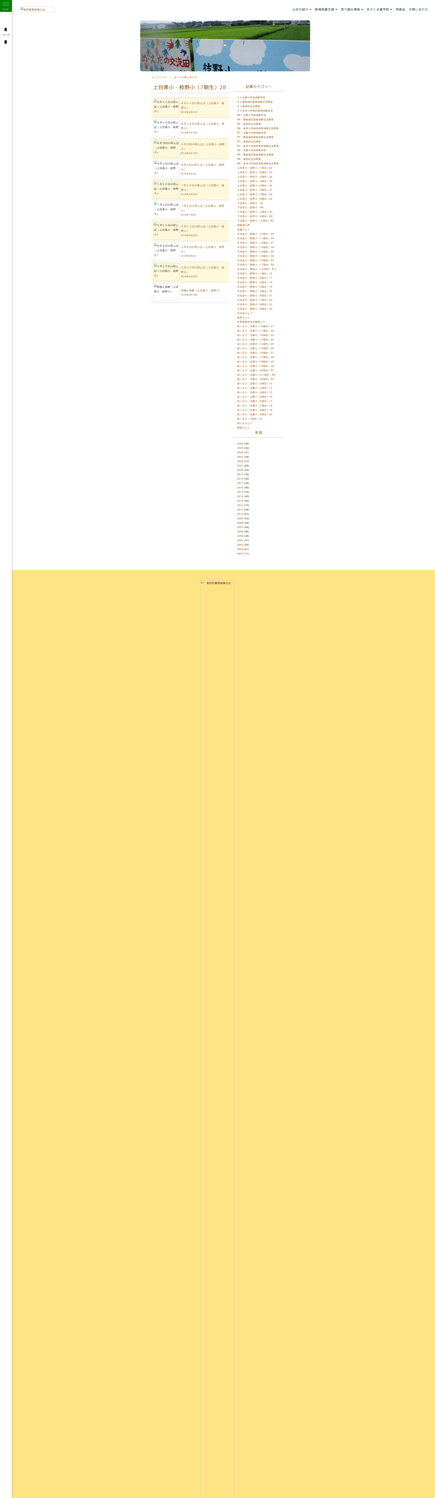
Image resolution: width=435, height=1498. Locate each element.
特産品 (400, 9)
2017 (240, 483)
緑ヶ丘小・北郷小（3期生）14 (254, 387)
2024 (240, 452)
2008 (240, 522)
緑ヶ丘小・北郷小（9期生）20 (254, 414)
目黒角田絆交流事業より (251, 321)
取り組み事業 (351, 9)
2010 (240, 514)
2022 (240, 461)
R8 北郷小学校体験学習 (251, 150)
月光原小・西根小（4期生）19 (254, 286)
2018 (240, 478)
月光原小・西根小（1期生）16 (254, 273)
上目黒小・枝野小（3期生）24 (254, 176)
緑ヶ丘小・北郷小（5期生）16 (254, 396)
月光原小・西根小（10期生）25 (255, 233)
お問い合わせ (418, 9)
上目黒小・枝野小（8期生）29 (254, 198)
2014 (240, 496)
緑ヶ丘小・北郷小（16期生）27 (255, 352)
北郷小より (243, 229)
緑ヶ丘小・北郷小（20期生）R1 (255, 370)
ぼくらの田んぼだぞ (185, 77)
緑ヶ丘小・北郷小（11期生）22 (255, 330)
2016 (240, 487)
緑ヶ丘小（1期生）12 (249, 418)
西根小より (243, 427)
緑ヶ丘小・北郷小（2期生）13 (254, 383)
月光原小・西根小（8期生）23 (254, 304)
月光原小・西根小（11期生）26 (255, 238)
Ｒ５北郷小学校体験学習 (251, 97)
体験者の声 (243, 225)
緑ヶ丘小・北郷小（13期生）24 (255, 339)
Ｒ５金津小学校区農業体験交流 (255, 110)
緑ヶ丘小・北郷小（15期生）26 (255, 348)
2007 (240, 527)
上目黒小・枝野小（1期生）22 (254, 167)
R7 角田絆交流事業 (249, 141)
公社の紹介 (301, 9)
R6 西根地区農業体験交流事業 (255, 119)
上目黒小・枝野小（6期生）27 (254, 189)
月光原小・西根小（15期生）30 (255, 256)
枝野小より (243, 317)
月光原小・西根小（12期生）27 (255, 242)
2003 (240, 544)
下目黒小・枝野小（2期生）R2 (255, 216)
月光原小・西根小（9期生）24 (254, 308)
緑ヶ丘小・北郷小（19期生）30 (255, 366)
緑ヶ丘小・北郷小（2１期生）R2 (256, 374)
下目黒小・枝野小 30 (250, 203)
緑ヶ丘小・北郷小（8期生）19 (254, 410)
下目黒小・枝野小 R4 (250, 207)
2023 (240, 456)
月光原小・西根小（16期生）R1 (255, 260)
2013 (240, 500)
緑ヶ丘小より (245, 423)
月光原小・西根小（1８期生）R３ (256, 269)
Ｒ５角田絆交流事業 (248, 106)
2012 (240, 505)
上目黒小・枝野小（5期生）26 (254, 185)
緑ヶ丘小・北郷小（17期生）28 (255, 357)
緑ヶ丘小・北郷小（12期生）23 (255, 335)
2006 (240, 531)
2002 (240, 549)
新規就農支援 (325, 9)
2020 (240, 469)
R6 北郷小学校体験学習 (251, 115)
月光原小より (245, 313)
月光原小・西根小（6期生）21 (254, 295)
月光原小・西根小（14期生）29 (255, 251)
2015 (240, 492)
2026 (240, 443)
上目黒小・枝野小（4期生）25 (254, 181)
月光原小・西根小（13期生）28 (255, 247)
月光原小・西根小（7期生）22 (254, 300)
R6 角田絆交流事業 (249, 123)
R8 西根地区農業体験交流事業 (255, 154)
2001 (240, 553)
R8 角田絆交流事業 (249, 159)
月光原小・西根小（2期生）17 (254, 277)
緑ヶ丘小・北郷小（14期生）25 (255, 343)
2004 (240, 540)
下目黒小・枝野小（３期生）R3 (255, 220)
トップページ (159, 77)
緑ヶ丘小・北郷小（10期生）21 (255, 326)
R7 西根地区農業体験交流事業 (255, 137)
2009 (240, 518)
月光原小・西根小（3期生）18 (254, 282)
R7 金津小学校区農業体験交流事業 (258, 146)
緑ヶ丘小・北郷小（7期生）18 (254, 405)
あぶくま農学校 (378, 9)
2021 (240, 465)
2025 (240, 448)
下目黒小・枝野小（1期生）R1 (255, 211)
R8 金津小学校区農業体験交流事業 (258, 163)
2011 (240, 509)
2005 (240, 535)
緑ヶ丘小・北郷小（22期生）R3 (255, 379)
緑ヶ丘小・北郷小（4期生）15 (254, 392)
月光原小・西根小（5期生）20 (254, 291)
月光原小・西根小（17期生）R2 (255, 264)
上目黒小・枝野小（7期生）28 (254, 194)
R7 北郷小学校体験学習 (251, 132)
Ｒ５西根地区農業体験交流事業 (255, 101)
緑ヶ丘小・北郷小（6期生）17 (254, 401)
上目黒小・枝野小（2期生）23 (254, 172)
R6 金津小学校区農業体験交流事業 (258, 128)
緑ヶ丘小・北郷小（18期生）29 (255, 361)
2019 (240, 474)
